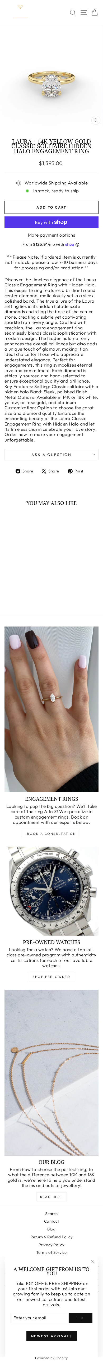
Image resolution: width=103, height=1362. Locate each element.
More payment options (51, 235)
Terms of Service (51, 1252)
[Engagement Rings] (51, 709)
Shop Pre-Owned (52, 977)
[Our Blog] (51, 1073)
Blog (51, 1229)
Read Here (51, 1197)
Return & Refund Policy (51, 1236)
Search (51, 1213)
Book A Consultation (51, 834)
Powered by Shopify (51, 1358)
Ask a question (51, 454)
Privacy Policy (51, 1244)
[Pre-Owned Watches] (51, 891)
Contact (51, 1221)
